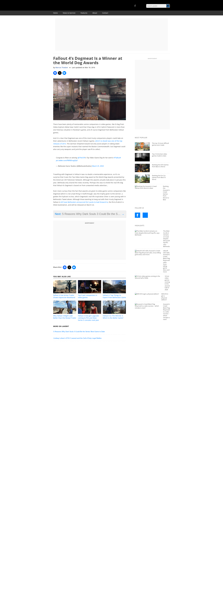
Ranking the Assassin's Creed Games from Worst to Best (166, 193)
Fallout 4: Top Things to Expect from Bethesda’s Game (114, 296)
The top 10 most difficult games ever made (160, 144)
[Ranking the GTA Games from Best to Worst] (142, 168)
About (94, 13)
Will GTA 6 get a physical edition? (164, 297)
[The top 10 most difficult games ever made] (142, 146)
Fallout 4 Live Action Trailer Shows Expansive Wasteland (64, 296)
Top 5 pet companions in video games (87, 296)
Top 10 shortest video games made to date (159, 155)
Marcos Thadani (62, 67)
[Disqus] (89, 375)
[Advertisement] (111, 34)
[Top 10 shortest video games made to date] (142, 157)
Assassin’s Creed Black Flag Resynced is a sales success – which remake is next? (166, 312)
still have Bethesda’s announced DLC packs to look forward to (84, 202)
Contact (105, 13)
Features (84, 13)
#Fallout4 (117, 158)
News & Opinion (69, 13)
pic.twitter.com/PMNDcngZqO (67, 160)
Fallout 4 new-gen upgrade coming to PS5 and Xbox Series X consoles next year (88, 318)
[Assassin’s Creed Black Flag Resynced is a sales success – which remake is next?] (148, 306)
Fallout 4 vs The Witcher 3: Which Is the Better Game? (113, 317)
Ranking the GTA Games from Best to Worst (160, 166)
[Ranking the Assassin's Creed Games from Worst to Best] (148, 187)
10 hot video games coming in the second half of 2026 (167, 283)
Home (55, 13)
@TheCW (81, 158)
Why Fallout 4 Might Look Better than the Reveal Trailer (64, 317)
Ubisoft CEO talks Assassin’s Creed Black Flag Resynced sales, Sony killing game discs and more (166, 261)
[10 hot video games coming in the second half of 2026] (148, 277)
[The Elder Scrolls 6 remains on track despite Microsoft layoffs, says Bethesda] (148, 233)
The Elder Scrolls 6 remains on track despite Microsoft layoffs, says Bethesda (166, 238)
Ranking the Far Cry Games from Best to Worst (159, 177)
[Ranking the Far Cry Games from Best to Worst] (142, 179)
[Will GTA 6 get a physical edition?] (147, 294)
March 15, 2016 (98, 166)
